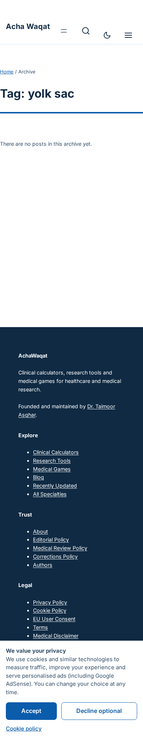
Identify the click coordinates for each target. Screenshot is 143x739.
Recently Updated (55, 485)
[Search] (86, 31)
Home (7, 72)
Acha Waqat (28, 26)
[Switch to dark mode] (107, 35)
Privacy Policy (50, 602)
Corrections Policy (55, 556)
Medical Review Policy (60, 548)
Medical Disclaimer (55, 636)
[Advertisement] (71, 228)
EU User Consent (54, 619)
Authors (42, 565)
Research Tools (52, 460)
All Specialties (50, 494)
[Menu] (128, 35)
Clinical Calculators (56, 452)
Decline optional (99, 710)
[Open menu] (63, 30)
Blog (38, 477)
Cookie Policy (49, 610)
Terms (40, 627)
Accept (31, 710)
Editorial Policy (51, 539)
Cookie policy (24, 728)
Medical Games (52, 469)
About (40, 531)
